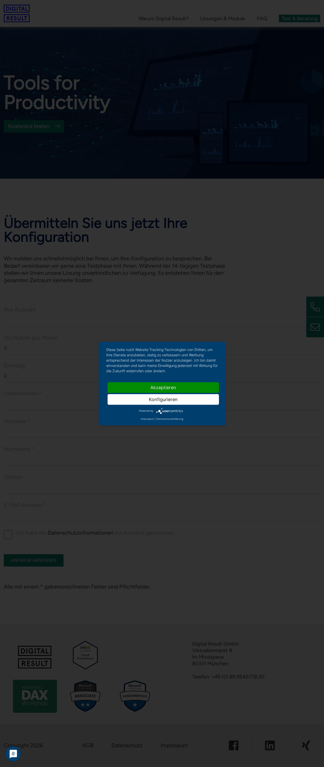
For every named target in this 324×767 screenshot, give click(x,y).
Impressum (147, 418)
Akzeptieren (163, 387)
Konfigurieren (163, 399)
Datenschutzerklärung (169, 418)
